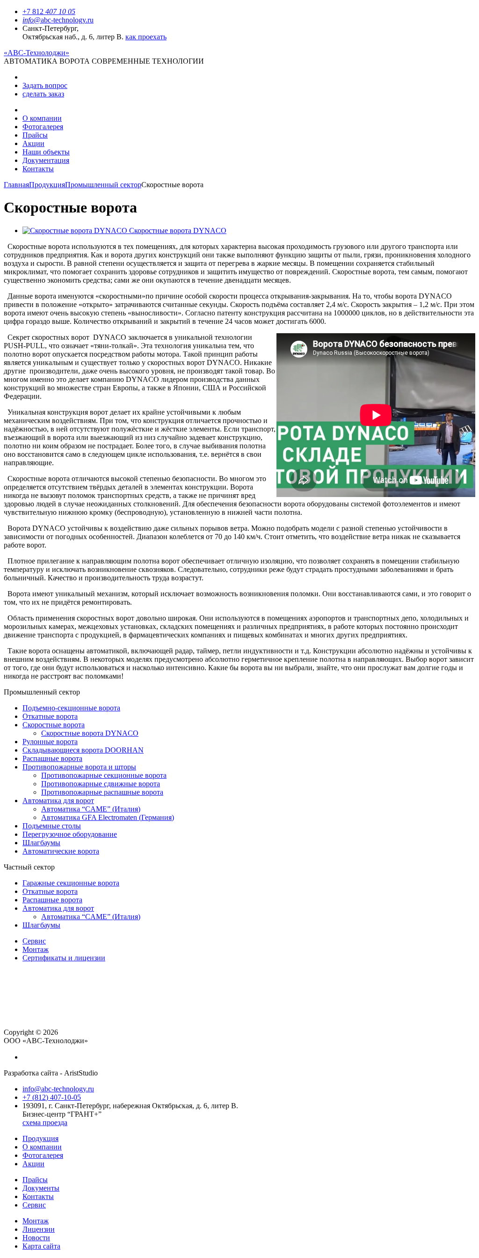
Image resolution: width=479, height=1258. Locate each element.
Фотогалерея (42, 127)
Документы (40, 1188)
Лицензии (38, 1229)
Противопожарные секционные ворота (104, 775)
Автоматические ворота (60, 851)
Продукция (47, 185)
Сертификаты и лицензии (63, 958)
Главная (16, 185)
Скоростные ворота (53, 725)
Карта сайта (41, 1246)
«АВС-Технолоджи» (36, 53)
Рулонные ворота (50, 742)
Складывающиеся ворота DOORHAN (83, 750)
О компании (42, 118)
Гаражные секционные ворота (70, 883)
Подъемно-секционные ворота (71, 708)
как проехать (146, 37)
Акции (33, 143)
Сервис (34, 941)
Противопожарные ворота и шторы (79, 767)
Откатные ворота (50, 716)
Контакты (38, 169)
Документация (45, 160)
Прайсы (35, 135)
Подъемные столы (51, 826)
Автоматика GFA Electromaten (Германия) (107, 817)
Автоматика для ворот (58, 801)
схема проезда (44, 1122)
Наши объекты (46, 152)
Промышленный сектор (103, 185)
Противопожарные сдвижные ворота (100, 784)
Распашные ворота (52, 758)
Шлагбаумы (41, 843)
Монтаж (35, 949)
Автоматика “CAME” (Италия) (90, 809)
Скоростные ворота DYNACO (89, 733)
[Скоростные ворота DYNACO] (75, 230)
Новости (36, 1238)
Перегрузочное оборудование (69, 834)
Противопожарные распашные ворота (102, 792)
